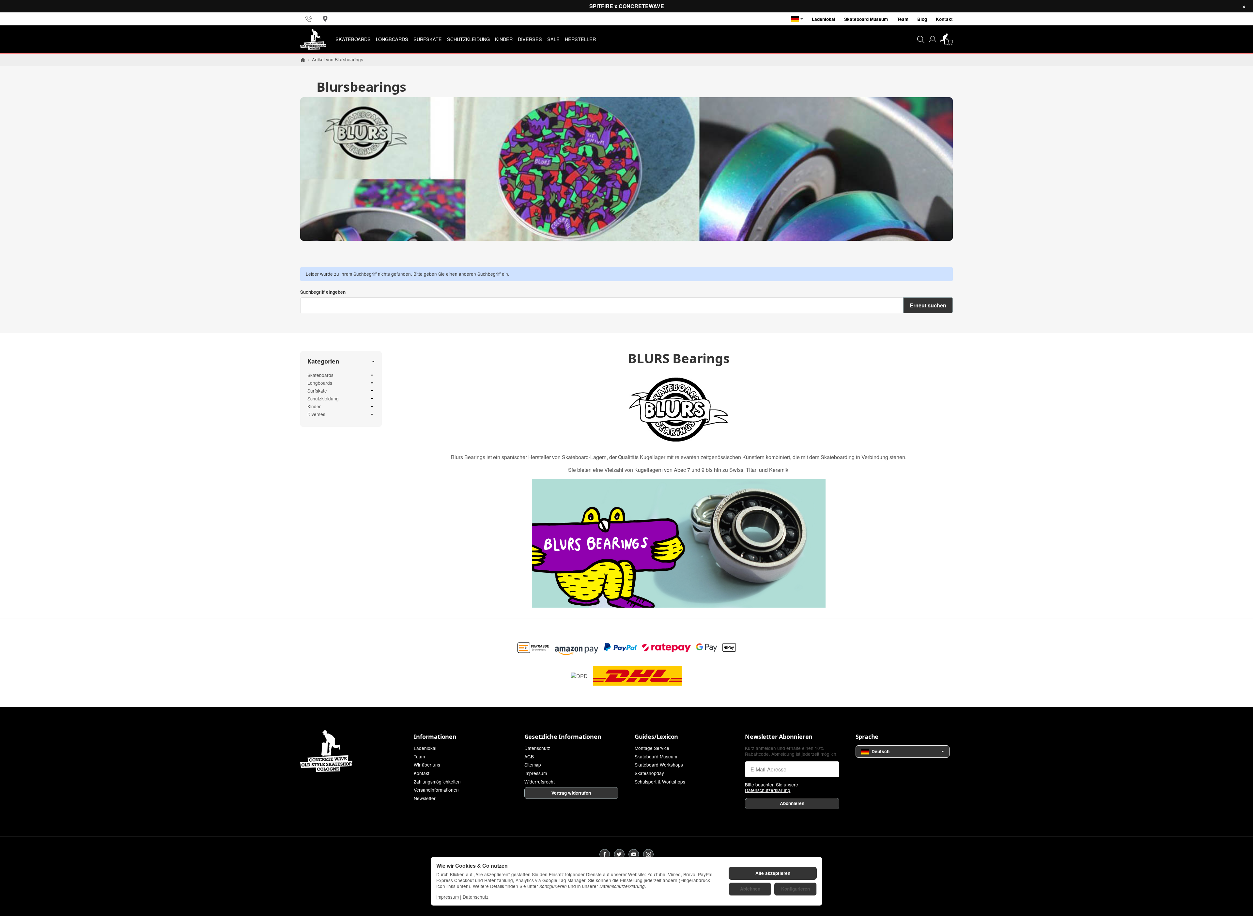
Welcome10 (586, 476)
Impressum (447, 896)
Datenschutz (475, 896)
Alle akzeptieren (772, 873)
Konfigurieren (795, 889)
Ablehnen (750, 889)
